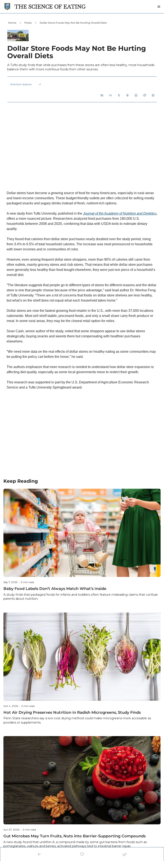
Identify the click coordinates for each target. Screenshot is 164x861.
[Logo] (7, 6)
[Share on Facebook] (110, 95)
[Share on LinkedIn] (136, 95)
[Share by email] (101, 95)
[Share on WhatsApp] (153, 95)
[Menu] (159, 6)
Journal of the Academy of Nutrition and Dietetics (120, 213)
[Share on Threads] (127, 95)
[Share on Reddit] (144, 95)
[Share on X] (119, 95)
